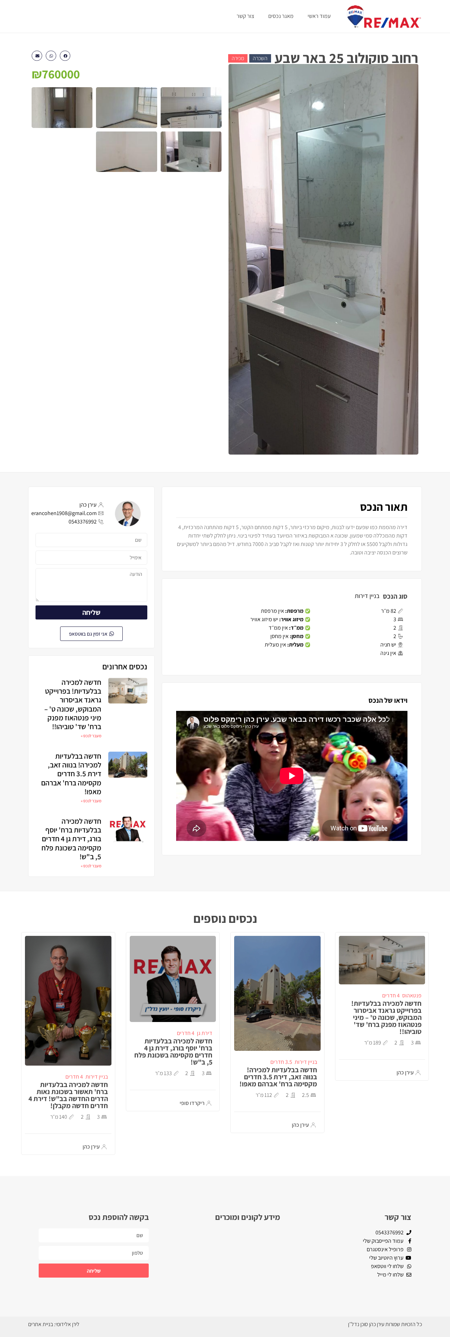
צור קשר (245, 16)
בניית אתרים (40, 1324)
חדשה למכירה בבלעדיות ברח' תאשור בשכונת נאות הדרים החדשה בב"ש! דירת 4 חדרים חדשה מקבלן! (68, 1095)
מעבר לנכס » (91, 735)
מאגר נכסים (281, 16)
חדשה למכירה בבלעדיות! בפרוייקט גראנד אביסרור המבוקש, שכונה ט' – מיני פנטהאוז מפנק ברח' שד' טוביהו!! (72, 704)
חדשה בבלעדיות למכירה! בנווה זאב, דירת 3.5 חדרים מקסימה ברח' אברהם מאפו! (71, 773)
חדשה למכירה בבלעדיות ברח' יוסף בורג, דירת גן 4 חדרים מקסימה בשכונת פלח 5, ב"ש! (71, 838)
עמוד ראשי (319, 16)
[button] (65, 56)
